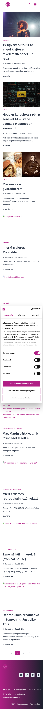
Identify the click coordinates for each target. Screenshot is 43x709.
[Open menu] (35, 4)
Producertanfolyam (11, 133)
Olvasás (8, 76)
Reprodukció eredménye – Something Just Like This (21, 619)
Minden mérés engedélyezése (21, 383)
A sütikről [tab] (35, 315)
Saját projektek (10, 550)
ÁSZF (13, 704)
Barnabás (8, 64)
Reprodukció (15, 489)
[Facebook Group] (38, 675)
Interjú (6, 243)
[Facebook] (21, 675)
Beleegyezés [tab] (8, 315)
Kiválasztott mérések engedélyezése (22, 391)
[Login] (29, 4)
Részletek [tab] (21, 315)
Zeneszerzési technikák (12, 429)
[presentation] (21, 24)
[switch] (37, 360)
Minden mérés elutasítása (21, 398)
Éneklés (6, 40)
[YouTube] (33, 675)
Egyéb (5, 110)
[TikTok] (27, 675)
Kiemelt (6, 489)
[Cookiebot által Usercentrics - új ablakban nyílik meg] (30, 309)
